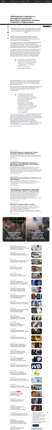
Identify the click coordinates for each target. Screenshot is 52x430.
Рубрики (27, 1)
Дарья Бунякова (18, 126)
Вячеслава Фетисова (24, 122)
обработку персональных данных (37, 420)
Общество (11, 24)
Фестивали (15, 24)
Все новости (13, 1)
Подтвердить (35, 425)
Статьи (17, 1)
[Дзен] (47, 26)
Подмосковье (22, 1)
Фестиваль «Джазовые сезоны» (18, 113)
